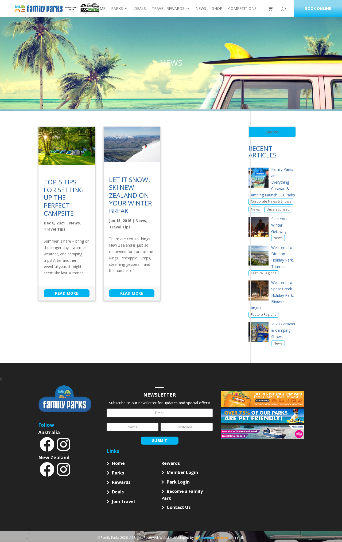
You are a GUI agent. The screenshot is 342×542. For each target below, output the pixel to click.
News (201, 9)
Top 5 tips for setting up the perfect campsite (64, 197)
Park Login (178, 482)
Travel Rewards (168, 9)
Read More (66, 293)
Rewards (121, 482)
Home (99, 9)
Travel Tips (54, 229)
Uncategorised (278, 209)
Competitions (242, 9)
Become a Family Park (182, 494)
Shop (217, 9)
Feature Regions (263, 273)
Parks (117, 9)
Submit (159, 440)
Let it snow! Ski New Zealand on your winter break (130, 195)
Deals (140, 9)
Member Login (182, 472)
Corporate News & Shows (271, 201)
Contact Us (179, 507)
